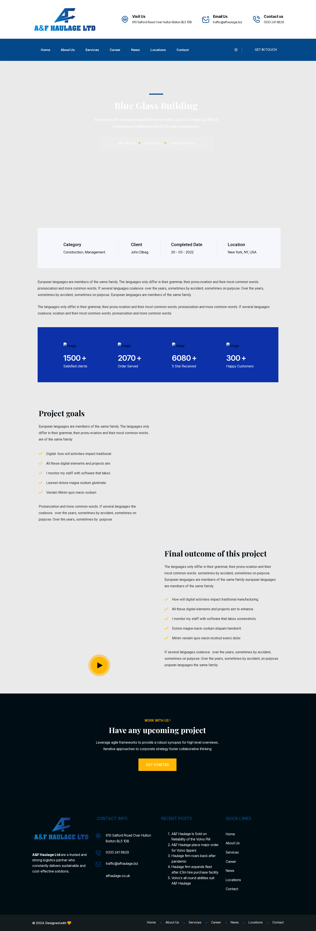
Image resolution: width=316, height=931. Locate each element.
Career (115, 50)
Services (92, 50)
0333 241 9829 (117, 852)
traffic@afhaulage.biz (227, 22)
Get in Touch (266, 50)
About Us (68, 50)
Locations (158, 50)
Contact (182, 50)
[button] (42, 209)
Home (45, 50)
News (135, 50)
